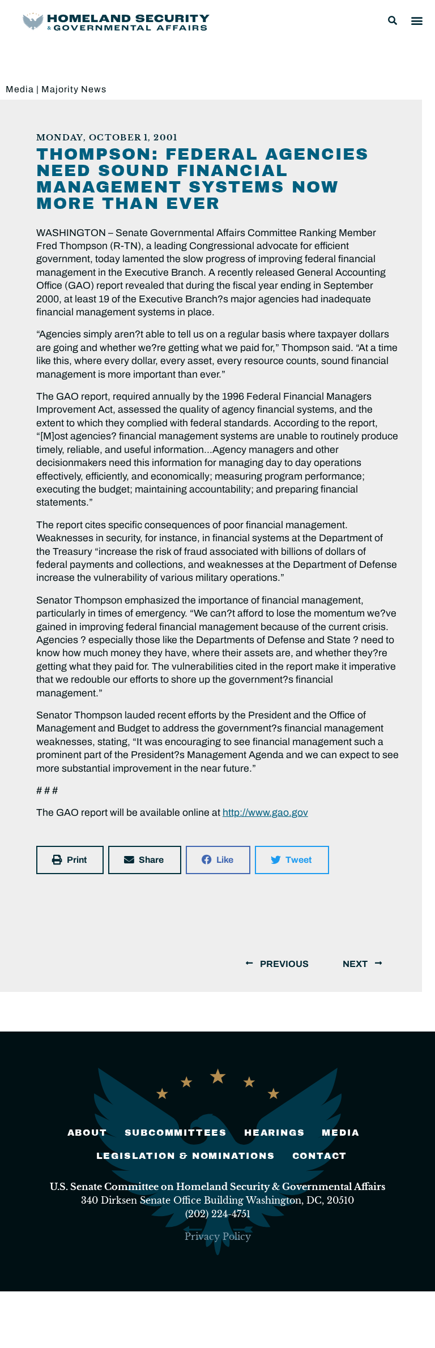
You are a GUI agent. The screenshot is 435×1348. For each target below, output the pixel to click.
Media (20, 89)
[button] (392, 20)
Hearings (274, 1132)
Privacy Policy (218, 1236)
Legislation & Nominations (185, 1156)
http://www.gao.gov (265, 812)
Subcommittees (176, 1132)
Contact (320, 1156)
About (87, 1132)
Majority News (73, 89)
